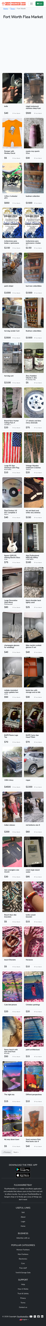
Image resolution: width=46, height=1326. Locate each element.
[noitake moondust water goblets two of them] (12, 672)
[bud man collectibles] (34, 268)
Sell (23, 1212)
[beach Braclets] (12, 941)
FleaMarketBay (23, 1316)
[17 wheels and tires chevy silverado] (34, 402)
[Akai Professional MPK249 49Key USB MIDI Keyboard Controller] (34, 537)
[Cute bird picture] (12, 986)
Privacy (23, 1298)
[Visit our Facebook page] (38, 1316)
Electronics (23, 1259)
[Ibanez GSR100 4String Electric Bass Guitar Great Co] (12, 537)
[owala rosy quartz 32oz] (34, 133)
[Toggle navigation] (31, 4)
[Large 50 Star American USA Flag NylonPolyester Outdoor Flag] (12, 447)
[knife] (12, 88)
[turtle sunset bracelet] (34, 896)
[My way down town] (12, 1121)
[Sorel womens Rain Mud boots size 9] (34, 1121)
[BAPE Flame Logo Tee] (12, 717)
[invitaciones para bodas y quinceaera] (12, 223)
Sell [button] (40, 3)
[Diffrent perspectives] (34, 1076)
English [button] (24, 1319)
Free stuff (23, 1268)
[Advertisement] (23, 47)
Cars (23, 1263)
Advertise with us (23, 1238)
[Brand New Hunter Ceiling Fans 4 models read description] (12, 402)
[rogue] (34, 762)
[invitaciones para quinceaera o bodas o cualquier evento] (34, 223)
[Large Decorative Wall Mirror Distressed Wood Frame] (12, 582)
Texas (12, 8)
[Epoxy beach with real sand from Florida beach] (12, 1031)
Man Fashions (23, 1254)
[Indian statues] (12, 807)
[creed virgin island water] (34, 852)
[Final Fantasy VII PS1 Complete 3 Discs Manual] (12, 492)
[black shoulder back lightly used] (34, 582)
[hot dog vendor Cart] (12, 313)
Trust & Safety (23, 1293)
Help (23, 1284)
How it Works (23, 1289)
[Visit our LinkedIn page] (42, 1316)
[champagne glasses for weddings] (12, 627)
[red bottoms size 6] (34, 807)
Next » (16, 1152)
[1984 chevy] (12, 762)
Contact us (23, 1307)
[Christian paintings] (34, 986)
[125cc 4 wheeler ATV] (12, 178)
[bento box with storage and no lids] (34, 672)
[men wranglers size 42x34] (12, 852)
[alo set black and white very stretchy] (34, 492)
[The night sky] (12, 1076)
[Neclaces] (34, 941)
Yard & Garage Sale (23, 1272)
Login (23, 1221)
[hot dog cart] (12, 357)
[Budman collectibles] (34, 313)
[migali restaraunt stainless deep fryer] (34, 88)
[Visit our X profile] (34, 1316)
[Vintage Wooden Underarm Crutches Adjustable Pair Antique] (34, 447)
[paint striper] (12, 268)
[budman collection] (34, 178)
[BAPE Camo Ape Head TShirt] (34, 717)
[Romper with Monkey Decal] (12, 133)
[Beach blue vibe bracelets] (12, 896)
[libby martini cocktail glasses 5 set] (34, 627)
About (23, 1217)
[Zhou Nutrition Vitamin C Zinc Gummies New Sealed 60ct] (34, 357)
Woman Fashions (23, 1249)
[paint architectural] (34, 1031)
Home (5, 8)
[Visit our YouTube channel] (31, 1316)
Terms (23, 1302)
